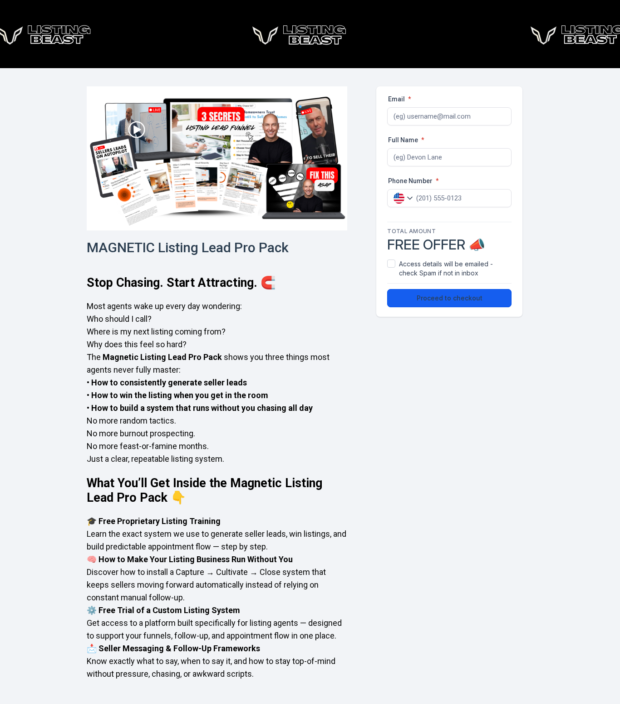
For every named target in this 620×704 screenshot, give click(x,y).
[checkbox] (449, 269)
